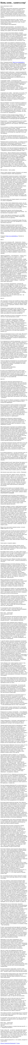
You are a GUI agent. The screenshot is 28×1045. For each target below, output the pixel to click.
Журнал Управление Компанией (8, 1043)
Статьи (18, 1043)
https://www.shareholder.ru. (19, 62)
